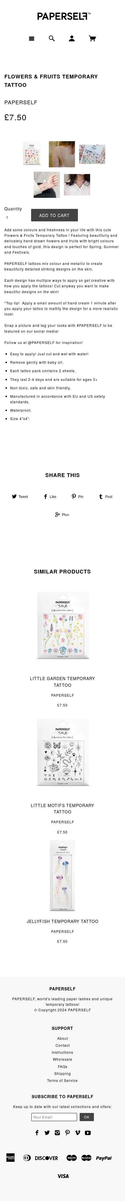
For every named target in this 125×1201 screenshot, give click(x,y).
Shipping (62, 1073)
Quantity (13, 208)
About (62, 1038)
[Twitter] (47, 1133)
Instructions (62, 1052)
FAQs (62, 1066)
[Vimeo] (78, 1133)
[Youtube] (88, 1133)
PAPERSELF (21, 102)
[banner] (62, 15)
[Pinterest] (68, 1133)
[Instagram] (57, 1133)
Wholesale (62, 1059)
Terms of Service (62, 1080)
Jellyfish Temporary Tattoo (63, 921)
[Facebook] (37, 1133)
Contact (63, 1045)
